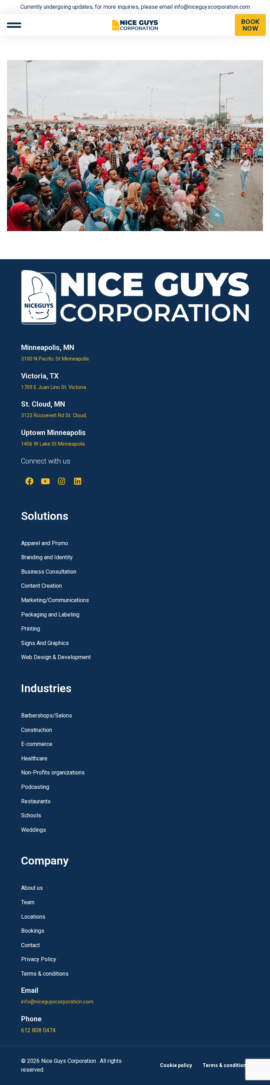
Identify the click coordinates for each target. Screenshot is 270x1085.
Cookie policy (176, 1065)
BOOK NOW (250, 25)
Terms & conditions (225, 1065)
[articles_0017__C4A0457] (135, 145)
